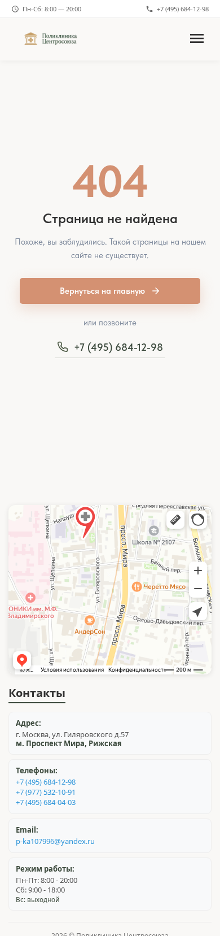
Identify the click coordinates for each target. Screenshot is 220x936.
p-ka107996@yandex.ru (55, 841)
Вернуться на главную (102, 291)
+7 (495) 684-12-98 (183, 9)
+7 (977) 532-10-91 (46, 792)
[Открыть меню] (197, 39)
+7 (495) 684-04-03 (46, 802)
